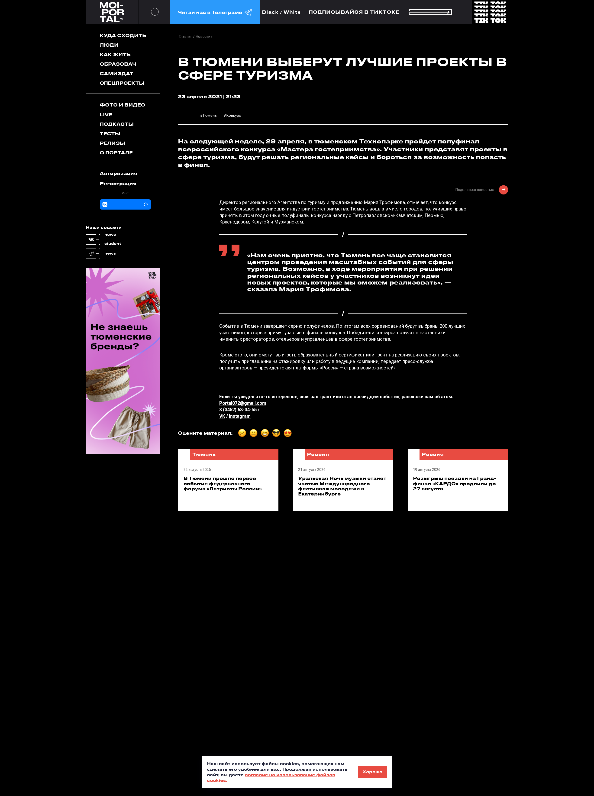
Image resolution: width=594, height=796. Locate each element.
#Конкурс (232, 115)
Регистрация (118, 183)
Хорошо (372, 771)
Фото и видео (122, 104)
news (110, 234)
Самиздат (116, 73)
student (112, 244)
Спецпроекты (122, 83)
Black (270, 12)
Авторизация (118, 173)
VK (222, 416)
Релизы (112, 143)
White (292, 12)
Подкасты (117, 124)
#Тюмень (208, 115)
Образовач (118, 64)
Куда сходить (123, 35)
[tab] (125, 173)
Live (106, 114)
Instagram (240, 416)
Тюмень (204, 454)
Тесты (110, 133)
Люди (109, 45)
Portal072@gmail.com (242, 403)
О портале (116, 152)
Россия (318, 454)
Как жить (115, 54)
